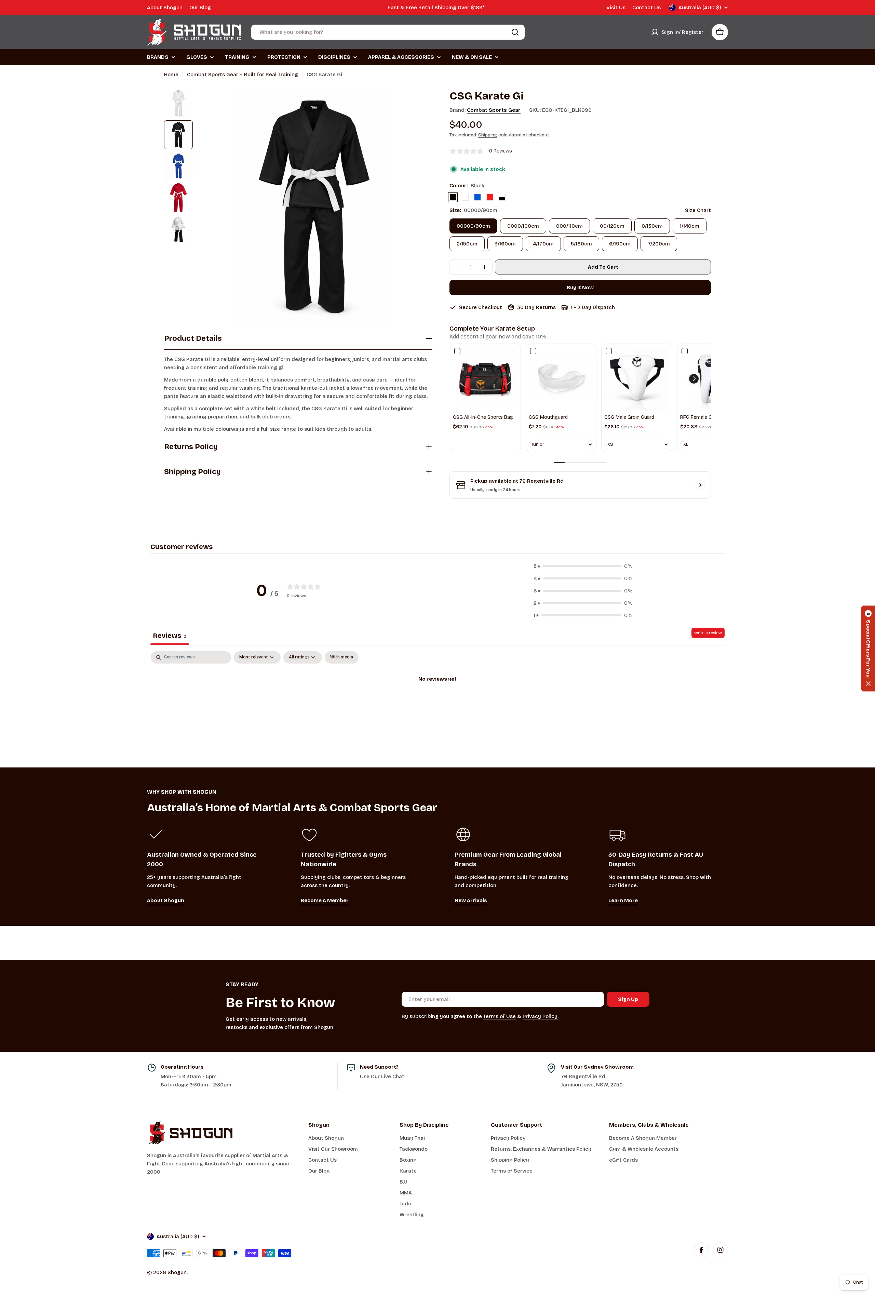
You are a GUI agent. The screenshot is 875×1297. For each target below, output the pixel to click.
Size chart (698, 210)
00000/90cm (473, 226)
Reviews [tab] (169, 635)
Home (171, 74)
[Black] (452, 197)
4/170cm (543, 244)
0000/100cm (523, 226)
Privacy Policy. (540, 1016)
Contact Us (646, 7)
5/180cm (581, 244)
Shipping (487, 135)
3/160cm (505, 244)
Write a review (708, 632)
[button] (694, 379)
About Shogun (165, 7)
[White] (465, 197)
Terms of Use (499, 1016)
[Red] (489, 197)
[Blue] (477, 197)
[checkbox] (342, 657)
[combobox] (388, 32)
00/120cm (612, 226)
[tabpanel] (437, 702)
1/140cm (689, 226)
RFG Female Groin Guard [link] (707, 417)
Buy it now (580, 287)
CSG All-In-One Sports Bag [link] (483, 417)
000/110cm (569, 226)
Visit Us (615, 7)
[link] (485, 379)
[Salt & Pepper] (502, 197)
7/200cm (659, 244)
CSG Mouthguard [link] (548, 417)
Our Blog (200, 7)
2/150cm (467, 244)
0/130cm (652, 226)
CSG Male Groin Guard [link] (629, 417)
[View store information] (700, 485)
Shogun (177, 1272)
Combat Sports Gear (494, 110)
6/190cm (620, 244)
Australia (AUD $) (699, 7)
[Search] (515, 32)
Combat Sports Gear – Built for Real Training (242, 74)
